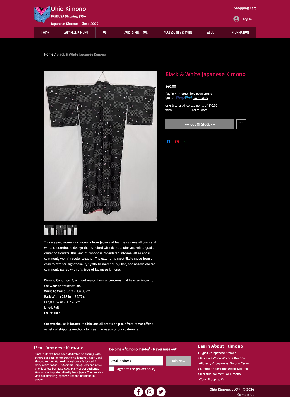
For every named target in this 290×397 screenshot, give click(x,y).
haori (92, 357)
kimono (82, 357)
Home (48, 54)
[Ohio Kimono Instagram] (149, 391)
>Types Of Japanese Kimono (217, 353)
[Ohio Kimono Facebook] (138, 391)
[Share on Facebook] (168, 141)
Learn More (200, 98)
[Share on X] (194, 141)
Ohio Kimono (220, 389)
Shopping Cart (245, 8)
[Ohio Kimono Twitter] (161, 391)
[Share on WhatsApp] (185, 141)
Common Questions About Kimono (224, 368)
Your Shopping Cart (213, 379)
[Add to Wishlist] (241, 124)
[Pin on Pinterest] (177, 141)
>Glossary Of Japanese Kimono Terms (223, 363)
